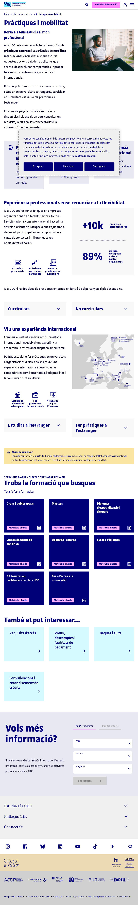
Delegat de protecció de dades (101, 896)
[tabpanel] (103, 761)
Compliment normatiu (14, 896)
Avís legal (57, 896)
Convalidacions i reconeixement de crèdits (23, 683)
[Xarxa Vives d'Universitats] (37, 879)
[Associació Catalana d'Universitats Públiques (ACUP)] (13, 879)
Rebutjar (68, 166)
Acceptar (38, 166)
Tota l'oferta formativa (19, 492)
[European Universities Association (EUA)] (97, 879)
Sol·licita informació (106, 4)
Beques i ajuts (111, 633)
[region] (69, 153)
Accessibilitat (125, 896)
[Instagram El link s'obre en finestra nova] (7, 846)
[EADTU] (119, 879)
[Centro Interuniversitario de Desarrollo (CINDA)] (76, 879)
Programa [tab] (84, 726)
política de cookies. (85, 156)
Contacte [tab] (110, 726)
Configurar (99, 166)
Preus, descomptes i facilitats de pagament (65, 640)
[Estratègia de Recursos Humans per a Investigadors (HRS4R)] (116, 862)
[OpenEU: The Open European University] (129, 862)
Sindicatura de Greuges (39, 896)
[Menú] (132, 4)
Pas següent (85, 781)
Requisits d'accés (22, 633)
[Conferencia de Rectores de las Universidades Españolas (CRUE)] (57, 879)
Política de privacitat (75, 896)
